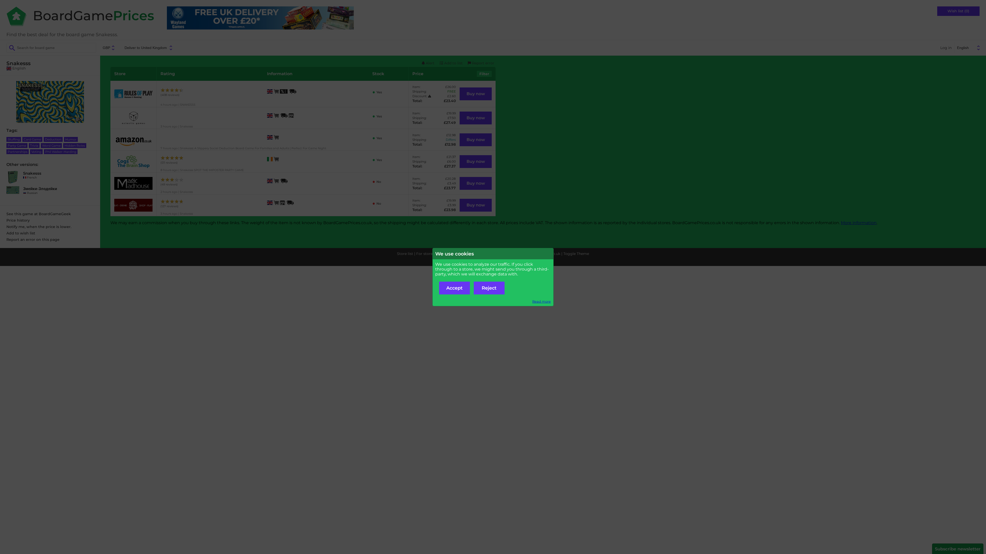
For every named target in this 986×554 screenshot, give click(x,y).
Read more (541, 301)
